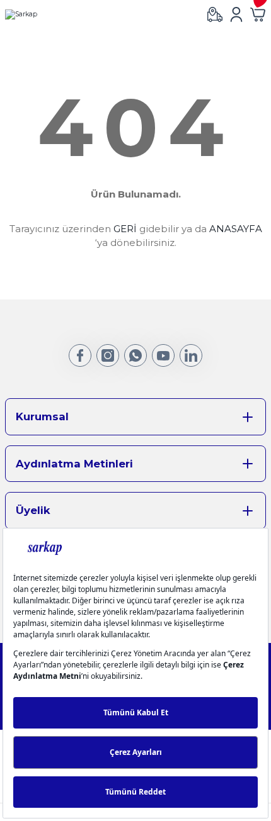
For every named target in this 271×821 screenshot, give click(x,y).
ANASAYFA (235, 229)
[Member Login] (236, 14)
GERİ (125, 229)
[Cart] (258, 14)
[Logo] (21, 14)
